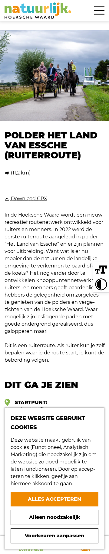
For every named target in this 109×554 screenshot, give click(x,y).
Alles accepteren (54, 499)
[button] (92, 284)
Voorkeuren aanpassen (54, 536)
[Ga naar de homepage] (38, 10)
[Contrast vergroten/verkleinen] (101, 284)
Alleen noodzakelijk (54, 517)
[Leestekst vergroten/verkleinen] (101, 270)
